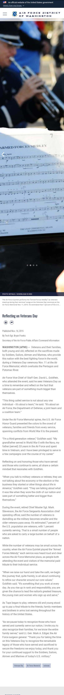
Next (61, 154)
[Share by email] (12, 322)
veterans (46, 665)
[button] (14, 5)
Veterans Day (18, 665)
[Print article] (6, 322)
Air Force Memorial (33, 665)
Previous (3, 154)
